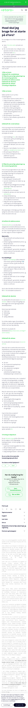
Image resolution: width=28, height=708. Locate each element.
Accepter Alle (19, 705)
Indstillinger (7, 705)
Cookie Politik (14, 699)
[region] (14, 700)
